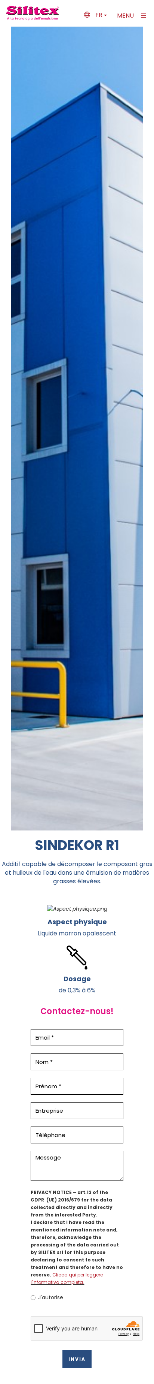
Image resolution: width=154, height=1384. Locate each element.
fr (99, 14)
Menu (126, 15)
